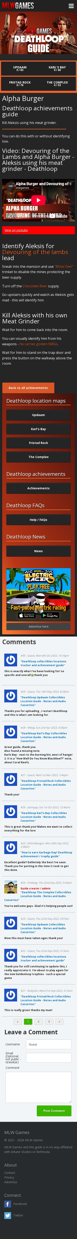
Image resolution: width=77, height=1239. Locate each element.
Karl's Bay (38, 429)
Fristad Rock (38, 443)
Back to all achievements (28, 388)
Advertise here (39, 626)
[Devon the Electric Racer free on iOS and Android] (38, 620)
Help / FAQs (38, 520)
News (38, 551)
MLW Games (18, 5)
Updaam (38, 415)
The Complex (38, 457)
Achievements (38, 488)
